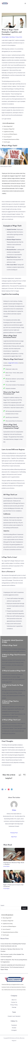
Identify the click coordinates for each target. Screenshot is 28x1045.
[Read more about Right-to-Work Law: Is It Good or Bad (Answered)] (14, 876)
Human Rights (5, 37)
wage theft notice (13, 363)
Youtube (14, 1027)
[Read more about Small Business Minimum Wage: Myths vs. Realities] (14, 854)
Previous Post (14, 832)
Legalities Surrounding (7, 923)
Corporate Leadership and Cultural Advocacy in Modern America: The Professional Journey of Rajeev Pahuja (13, 967)
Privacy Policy (14, 1004)
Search (2, 905)
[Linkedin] (11, 789)
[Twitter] (5, 789)
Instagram (14, 1030)
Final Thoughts (6, 935)
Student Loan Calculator (14, 1016)
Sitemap (14, 1007)
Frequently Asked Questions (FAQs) (10, 932)
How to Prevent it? (6, 929)
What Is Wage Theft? (7, 917)
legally (5, 176)
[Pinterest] (8, 789)
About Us (14, 999)
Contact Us (14, 1002)
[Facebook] (2, 789)
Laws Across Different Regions (9, 926)
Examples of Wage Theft (8, 920)
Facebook (14, 1025)
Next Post (14, 836)
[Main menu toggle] (25, 3)
